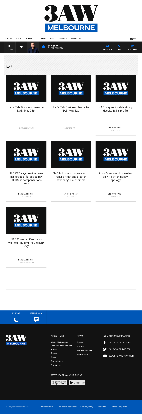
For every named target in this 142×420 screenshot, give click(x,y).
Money (43, 38)
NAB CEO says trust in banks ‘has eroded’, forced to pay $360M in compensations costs (26, 178)
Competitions (57, 361)
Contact (62, 38)
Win (52, 38)
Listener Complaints (119, 407)
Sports (80, 342)
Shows (8, 38)
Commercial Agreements (68, 407)
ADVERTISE (76, 38)
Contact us (56, 365)
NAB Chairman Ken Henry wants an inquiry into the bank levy (26, 243)
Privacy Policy (87, 407)
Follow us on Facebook (120, 342)
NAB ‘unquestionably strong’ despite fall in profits (116, 109)
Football (31, 38)
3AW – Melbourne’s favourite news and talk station (61, 345)
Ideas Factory (83, 354)
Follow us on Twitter (119, 349)
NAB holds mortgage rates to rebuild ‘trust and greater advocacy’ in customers (71, 177)
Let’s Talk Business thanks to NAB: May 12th (71, 109)
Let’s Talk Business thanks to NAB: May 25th (26, 109)
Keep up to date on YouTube (121, 356)
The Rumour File (84, 350)
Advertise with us (46, 407)
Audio (19, 38)
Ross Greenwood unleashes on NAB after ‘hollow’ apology (116, 177)
